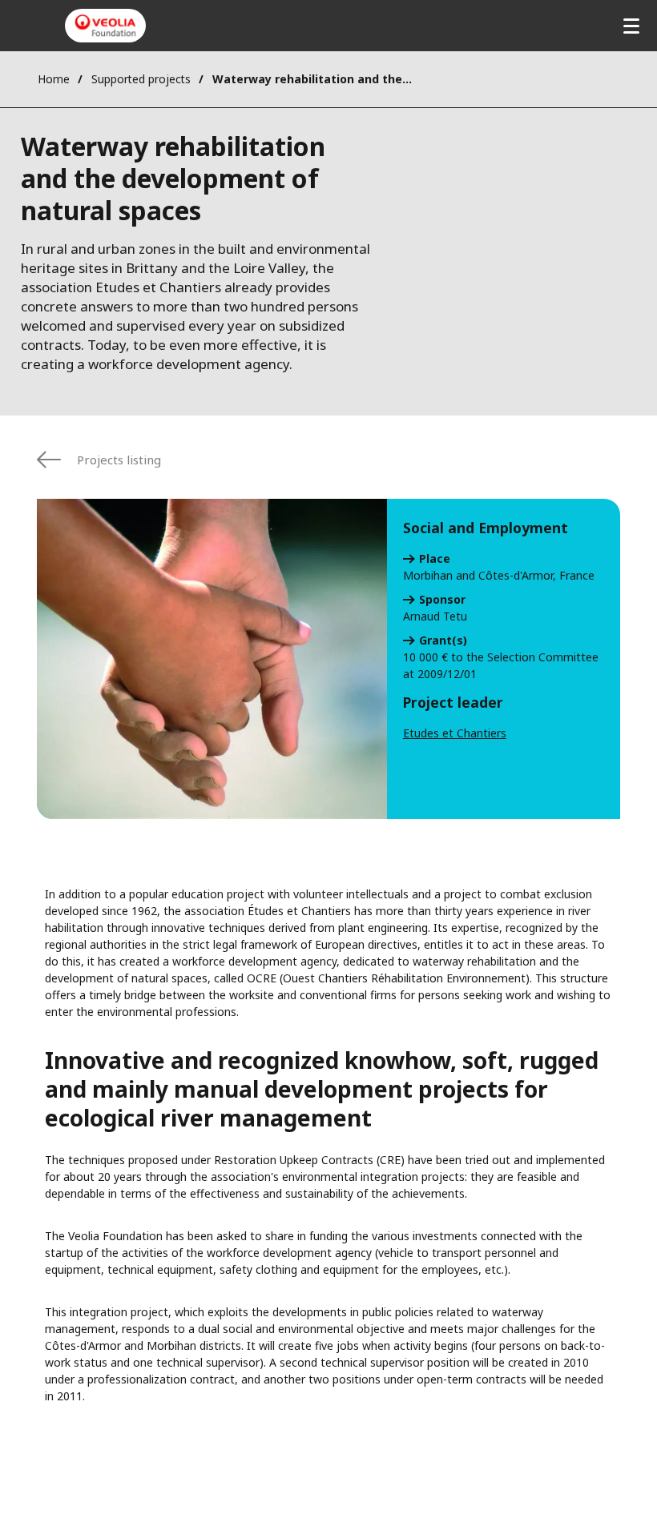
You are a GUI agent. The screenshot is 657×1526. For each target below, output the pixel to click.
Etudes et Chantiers (454, 733)
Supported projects (141, 78)
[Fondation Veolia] (105, 25)
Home (54, 78)
